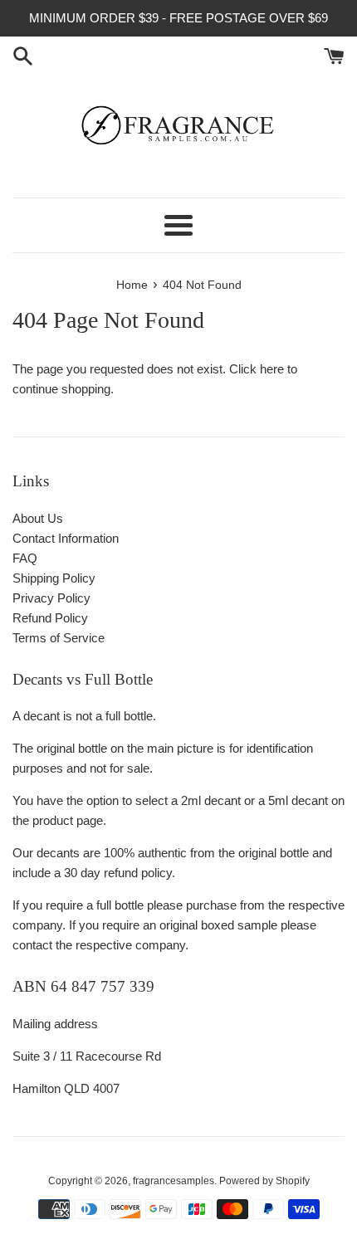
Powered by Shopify (264, 1181)
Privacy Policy (51, 598)
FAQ (24, 558)
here (272, 369)
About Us (37, 518)
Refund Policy (50, 618)
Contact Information (65, 538)
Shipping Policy (53, 578)
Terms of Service (58, 638)
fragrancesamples (173, 1181)
